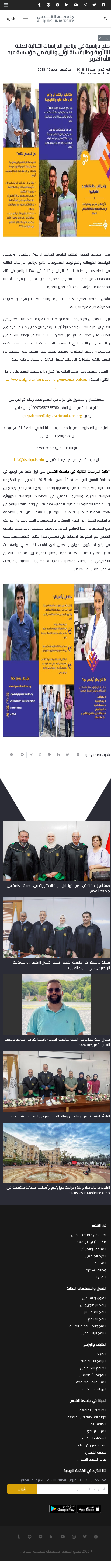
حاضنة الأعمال (95, 1452)
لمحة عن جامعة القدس (88, 1234)
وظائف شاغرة (96, 1270)
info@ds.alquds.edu (29, 459)
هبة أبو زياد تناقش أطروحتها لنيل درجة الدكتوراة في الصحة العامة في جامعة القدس (58, 888)
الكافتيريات (98, 1424)
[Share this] (76, 755)
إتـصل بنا (100, 1277)
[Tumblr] (39, 5)
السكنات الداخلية (94, 1438)
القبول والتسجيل (94, 1298)
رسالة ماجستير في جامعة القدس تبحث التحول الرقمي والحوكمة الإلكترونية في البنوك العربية (61, 965)
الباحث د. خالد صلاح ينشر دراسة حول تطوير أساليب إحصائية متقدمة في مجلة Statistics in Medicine (58, 1190)
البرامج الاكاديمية (93, 1361)
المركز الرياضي (96, 1431)
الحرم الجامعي (95, 1256)
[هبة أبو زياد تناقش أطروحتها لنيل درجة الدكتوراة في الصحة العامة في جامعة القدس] (56, 822)
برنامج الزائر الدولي (93, 1333)
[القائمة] (25, 18)
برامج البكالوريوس (93, 1305)
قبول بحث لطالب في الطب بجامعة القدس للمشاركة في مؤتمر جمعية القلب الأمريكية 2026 (57, 1042)
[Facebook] (103, 5)
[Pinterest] (48, 5)
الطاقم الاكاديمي (93, 1368)
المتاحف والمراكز (93, 1249)
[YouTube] (76, 5)
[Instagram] (85, 5)
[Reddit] (57, 5)
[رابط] (55, 19)
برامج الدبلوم (97, 1319)
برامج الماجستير (95, 1312)
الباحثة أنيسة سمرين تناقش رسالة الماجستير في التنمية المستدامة (60, 1116)
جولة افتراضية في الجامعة (86, 1417)
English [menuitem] (9, 18)
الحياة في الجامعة (92, 1410)
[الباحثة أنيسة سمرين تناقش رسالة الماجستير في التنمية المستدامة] (56, 1053)
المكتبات (100, 1263)
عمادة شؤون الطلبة (91, 1445)
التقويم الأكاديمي (92, 1375)
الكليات (101, 1354)
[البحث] (105, 18)
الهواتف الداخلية (94, 1389)
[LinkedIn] (67, 5)
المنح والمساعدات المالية (87, 1326)
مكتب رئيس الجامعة (91, 1242)
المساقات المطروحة (91, 1382)
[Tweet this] (67, 755)
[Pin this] (49, 755)
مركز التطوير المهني (91, 1459)
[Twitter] (94, 5)
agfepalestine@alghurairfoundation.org (52, 415)
